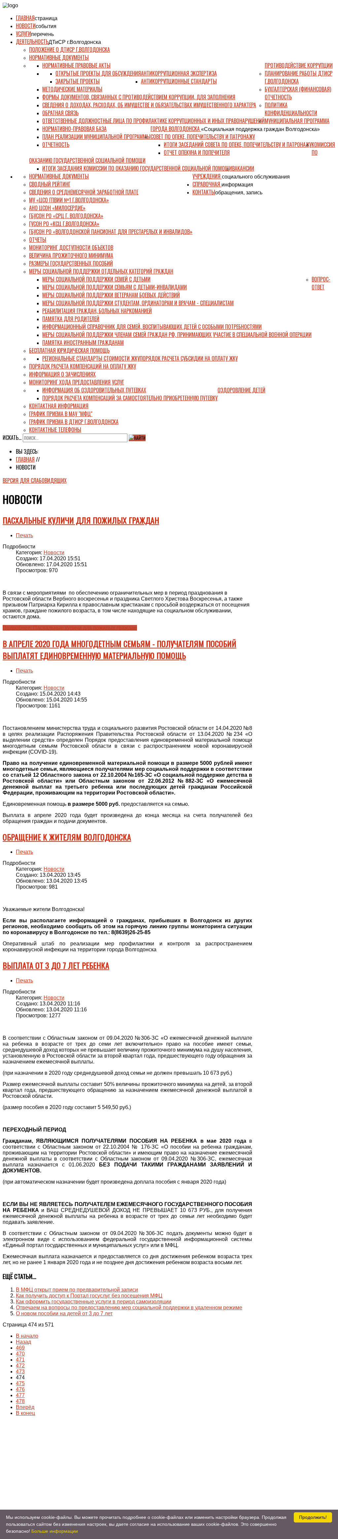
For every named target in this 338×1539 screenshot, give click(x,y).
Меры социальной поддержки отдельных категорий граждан (101, 271)
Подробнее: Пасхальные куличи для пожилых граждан (70, 628)
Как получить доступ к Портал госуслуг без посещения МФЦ (89, 1295)
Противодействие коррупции (299, 65)
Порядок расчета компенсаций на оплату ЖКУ (82, 366)
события (46, 26)
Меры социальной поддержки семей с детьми (96, 279)
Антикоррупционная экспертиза (179, 73)
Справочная (206, 184)
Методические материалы (72, 89)
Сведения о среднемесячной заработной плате (83, 192)
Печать (24, 535)
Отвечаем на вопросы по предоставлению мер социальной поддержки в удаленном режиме (129, 1307)
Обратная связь (60, 113)
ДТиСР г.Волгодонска (75, 42)
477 (20, 1395)
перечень (42, 34)
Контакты (203, 192)
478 (20, 1401)
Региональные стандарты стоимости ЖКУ (91, 358)
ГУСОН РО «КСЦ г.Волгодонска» (64, 224)
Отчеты (37, 240)
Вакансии (243, 168)
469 (20, 1348)
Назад (23, 1342)
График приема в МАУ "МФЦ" (60, 414)
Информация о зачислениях (62, 374)
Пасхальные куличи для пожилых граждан (81, 520)
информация (237, 184)
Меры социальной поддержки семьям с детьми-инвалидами (114, 287)
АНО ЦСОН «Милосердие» (57, 208)
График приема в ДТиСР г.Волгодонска (73, 422)
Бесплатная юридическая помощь (69, 350)
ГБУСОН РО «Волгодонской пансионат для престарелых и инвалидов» (110, 232)
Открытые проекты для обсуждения (98, 73)
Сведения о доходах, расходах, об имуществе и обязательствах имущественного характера (149, 105)
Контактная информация (58, 406)
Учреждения (207, 176)
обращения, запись (238, 192)
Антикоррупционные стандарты (179, 81)
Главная (25, 18)
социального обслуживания (256, 177)
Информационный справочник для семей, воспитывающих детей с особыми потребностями (152, 327)
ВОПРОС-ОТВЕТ (321, 283)
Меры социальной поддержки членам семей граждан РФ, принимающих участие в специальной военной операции (177, 335)
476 (20, 1389)
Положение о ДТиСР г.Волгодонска (69, 49)
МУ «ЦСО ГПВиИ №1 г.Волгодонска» (69, 200)
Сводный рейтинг (49, 184)
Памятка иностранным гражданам (83, 342)
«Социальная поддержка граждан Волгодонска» (260, 129)
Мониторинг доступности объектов (71, 247)
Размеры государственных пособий (71, 263)
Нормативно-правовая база (74, 129)
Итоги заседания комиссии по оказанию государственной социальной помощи (137, 168)
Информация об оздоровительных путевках (94, 390)
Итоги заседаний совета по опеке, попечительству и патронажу (238, 144)
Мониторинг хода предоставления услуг (76, 382)
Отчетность (55, 144)
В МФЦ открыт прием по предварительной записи (77, 1290)
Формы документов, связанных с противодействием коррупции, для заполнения (138, 97)
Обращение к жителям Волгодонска (67, 837)
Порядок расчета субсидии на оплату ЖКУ (189, 358)
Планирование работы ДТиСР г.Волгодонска (298, 77)
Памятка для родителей (70, 319)
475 (20, 1383)
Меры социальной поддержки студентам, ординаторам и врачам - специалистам (138, 303)
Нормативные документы (59, 57)
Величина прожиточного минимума (71, 255)
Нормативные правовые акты (76, 65)
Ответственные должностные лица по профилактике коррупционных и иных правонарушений (153, 121)
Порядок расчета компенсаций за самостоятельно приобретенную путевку (130, 398)
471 (20, 1359)
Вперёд (25, 1407)
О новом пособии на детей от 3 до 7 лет (64, 1313)
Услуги (23, 34)
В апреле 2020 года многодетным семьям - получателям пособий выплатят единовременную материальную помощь (119, 649)
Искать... (12, 438)
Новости (26, 26)
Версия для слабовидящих (35, 480)
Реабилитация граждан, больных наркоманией (97, 311)
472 (20, 1365)
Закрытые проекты (77, 81)
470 (20, 1354)
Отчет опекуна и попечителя (197, 152)
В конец (25, 1413)
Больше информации (54, 1531)
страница (46, 18)
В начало (27, 1336)
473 (20, 1371)
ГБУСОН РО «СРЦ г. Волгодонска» (66, 216)
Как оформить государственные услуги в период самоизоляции (93, 1301)
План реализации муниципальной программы (96, 137)
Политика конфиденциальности (291, 109)
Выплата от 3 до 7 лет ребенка (56, 965)
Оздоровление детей (241, 390)
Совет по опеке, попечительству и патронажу (203, 137)
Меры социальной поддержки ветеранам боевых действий (111, 295)
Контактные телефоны (55, 430)
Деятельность (32, 42)
